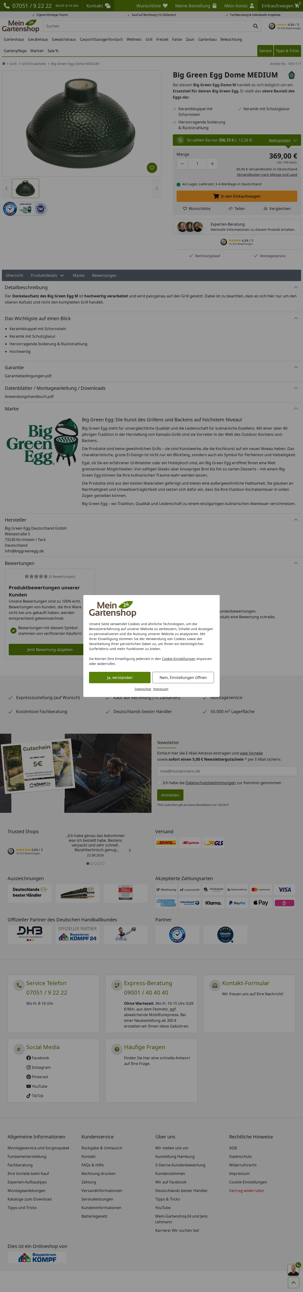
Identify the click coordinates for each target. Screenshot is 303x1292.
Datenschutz (143, 689)
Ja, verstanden (120, 677)
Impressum (160, 689)
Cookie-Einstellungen (179, 658)
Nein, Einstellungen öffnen (183, 677)
